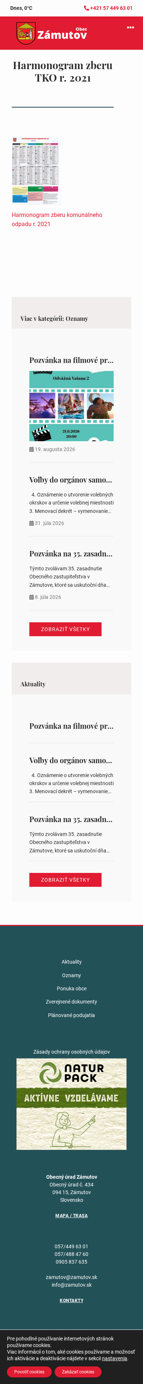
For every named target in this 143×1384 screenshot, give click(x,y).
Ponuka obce (72, 988)
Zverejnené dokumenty (71, 1002)
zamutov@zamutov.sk (71, 1277)
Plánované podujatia (71, 1015)
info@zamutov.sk (72, 1285)
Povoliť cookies (29, 1371)
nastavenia (114, 1358)
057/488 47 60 (71, 1254)
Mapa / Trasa (71, 1215)
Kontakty (71, 1300)
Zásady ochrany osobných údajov (71, 1052)
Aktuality (72, 962)
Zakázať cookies (78, 1371)
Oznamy (71, 975)
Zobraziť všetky (65, 629)
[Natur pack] (71, 1104)
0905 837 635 (71, 1262)
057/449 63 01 (71, 1246)
